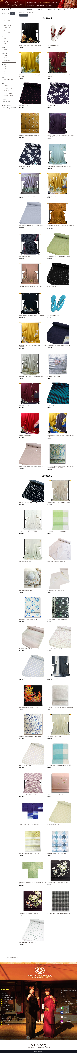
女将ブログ (49, 9)
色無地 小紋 (7, 27)
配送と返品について (6, 995)
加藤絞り (6, 85)
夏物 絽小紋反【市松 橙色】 (53, 824)
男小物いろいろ (7, 73)
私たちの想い (29, 9)
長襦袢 (5, 49)
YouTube (66, 1017)
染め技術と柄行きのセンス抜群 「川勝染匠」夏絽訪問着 (58, 502)
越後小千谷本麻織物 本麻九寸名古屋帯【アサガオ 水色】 (59, 765)
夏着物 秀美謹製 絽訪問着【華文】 (54, 736)
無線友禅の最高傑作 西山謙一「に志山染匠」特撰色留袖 (31, 376)
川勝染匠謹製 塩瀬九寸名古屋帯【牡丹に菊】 (28, 913)
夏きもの (7, 957)
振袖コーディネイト (6, 1016)
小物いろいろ (7, 60)
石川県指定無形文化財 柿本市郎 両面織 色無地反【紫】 (59, 345)
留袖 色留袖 (7, 20)
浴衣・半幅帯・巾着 (14, 957)
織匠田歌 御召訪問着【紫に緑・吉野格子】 (27, 196)
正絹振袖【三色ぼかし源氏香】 (25, 435)
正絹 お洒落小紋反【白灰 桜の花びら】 (27, 942)
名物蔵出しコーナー (8, 88)
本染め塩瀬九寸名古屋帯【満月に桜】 (26, 590)
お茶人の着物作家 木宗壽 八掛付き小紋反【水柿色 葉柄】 (31, 466)
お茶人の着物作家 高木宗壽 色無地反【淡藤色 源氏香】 (31, 225)
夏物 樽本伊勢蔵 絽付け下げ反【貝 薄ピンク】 (57, 590)
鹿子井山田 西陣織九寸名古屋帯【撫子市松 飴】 (29, 135)
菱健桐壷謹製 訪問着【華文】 (25, 561)
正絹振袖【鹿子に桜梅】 (52, 196)
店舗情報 (59, 9)
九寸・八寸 (6, 41)
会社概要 (4, 1003)
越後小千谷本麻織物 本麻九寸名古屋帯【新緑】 (57, 531)
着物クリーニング (8, 93)
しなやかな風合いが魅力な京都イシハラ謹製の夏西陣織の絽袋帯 (60, 707)
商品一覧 (40, 9)
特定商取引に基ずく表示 (7, 997)
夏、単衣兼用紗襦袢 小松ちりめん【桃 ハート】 (29, 648)
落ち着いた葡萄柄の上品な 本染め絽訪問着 (28, 531)
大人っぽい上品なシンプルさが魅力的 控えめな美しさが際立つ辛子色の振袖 (32, 75)
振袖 (5, 22)
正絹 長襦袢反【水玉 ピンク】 (26, 105)
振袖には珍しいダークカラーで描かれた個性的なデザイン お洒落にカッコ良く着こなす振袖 (60, 136)
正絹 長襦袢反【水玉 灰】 (52, 286)
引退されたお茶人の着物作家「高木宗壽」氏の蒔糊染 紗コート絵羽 (32, 883)
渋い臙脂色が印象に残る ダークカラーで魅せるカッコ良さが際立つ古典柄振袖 (60, 75)
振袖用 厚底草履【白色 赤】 (53, 45)
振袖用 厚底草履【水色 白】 (53, 315)
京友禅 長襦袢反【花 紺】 (25, 166)
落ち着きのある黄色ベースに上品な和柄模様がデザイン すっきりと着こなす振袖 (32, 346)
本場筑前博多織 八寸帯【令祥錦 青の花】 (28, 619)
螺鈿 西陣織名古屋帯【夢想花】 (53, 376)
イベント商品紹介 (6, 1005)
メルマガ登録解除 (6, 1011)
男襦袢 (5, 71)
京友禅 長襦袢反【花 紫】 (52, 105)
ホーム (3, 957)
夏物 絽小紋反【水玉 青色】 (25, 678)
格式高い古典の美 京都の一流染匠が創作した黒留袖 (30, 45)
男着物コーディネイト (7, 1020)
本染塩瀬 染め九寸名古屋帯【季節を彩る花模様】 (57, 794)
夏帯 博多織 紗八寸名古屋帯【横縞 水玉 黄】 (29, 853)
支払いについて (5, 993)
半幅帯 (5, 43)
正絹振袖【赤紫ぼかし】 (24, 405)
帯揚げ (5, 57)
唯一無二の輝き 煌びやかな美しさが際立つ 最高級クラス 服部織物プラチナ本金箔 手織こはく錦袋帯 (60, 467)
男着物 (5, 66)
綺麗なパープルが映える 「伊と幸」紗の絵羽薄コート (30, 824)
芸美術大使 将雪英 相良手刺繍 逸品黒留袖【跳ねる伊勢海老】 (32, 315)
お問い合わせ (5, 1007)
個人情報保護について (7, 999)
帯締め (5, 55)
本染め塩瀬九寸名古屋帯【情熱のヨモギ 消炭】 (29, 707)
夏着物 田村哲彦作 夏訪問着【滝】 (54, 678)
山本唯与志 (6, 90)
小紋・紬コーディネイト (7, 1014)
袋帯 (5, 38)
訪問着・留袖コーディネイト (8, 1018)
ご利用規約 (4, 1001)
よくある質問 (5, 1009)
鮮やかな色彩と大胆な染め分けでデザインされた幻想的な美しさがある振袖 (60, 436)
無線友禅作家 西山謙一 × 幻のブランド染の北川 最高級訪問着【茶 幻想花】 (60, 226)
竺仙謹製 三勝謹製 (8, 95)
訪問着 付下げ (7, 25)
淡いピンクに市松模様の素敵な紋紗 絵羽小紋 (28, 794)
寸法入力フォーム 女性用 (8, 1022)
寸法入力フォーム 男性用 (8, 1024)
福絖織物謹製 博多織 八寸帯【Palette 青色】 (57, 853)
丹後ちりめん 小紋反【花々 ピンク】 (55, 648)
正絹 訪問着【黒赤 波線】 (25, 256)
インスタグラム (67, 1021)
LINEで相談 (66, 1008)
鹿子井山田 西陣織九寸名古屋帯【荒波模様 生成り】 (30, 736)
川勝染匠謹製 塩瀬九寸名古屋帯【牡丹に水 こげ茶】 (58, 882)
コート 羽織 (7, 32)
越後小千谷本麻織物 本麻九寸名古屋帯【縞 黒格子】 (58, 913)
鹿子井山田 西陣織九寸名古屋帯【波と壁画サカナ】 (57, 619)
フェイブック (67, 1012)
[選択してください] (9, 101)
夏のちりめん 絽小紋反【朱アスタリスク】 (28, 502)
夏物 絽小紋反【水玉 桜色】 (25, 765)
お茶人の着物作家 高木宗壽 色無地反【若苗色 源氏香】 (59, 256)
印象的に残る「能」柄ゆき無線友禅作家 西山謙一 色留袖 (30, 286)
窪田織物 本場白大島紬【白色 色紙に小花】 (56, 561)
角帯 (5, 68)
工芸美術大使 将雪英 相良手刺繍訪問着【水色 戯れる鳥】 (59, 166)
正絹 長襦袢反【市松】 (52, 405)
